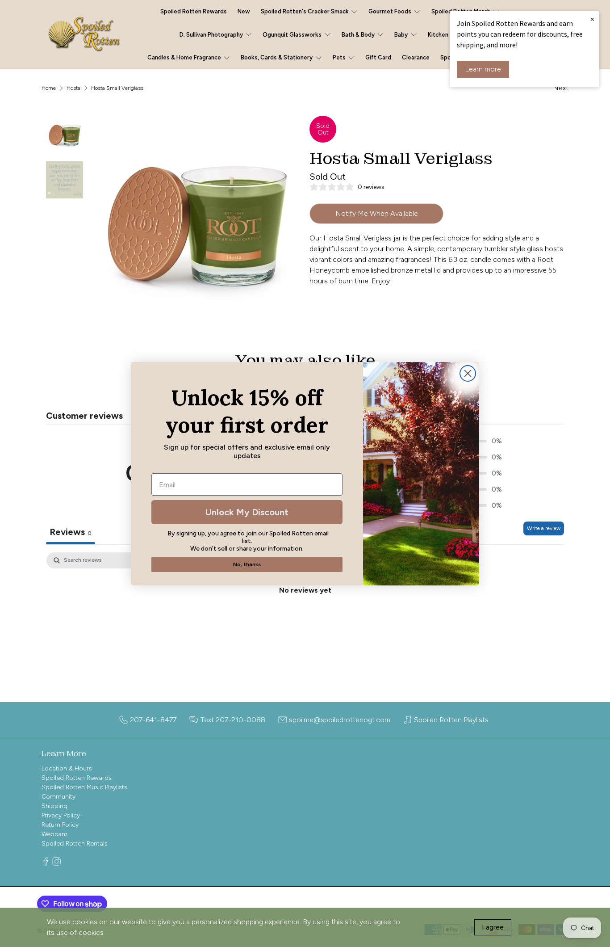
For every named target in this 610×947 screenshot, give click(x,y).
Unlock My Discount (246, 512)
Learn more (483, 69)
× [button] (592, 18)
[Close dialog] (468, 373)
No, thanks (247, 564)
